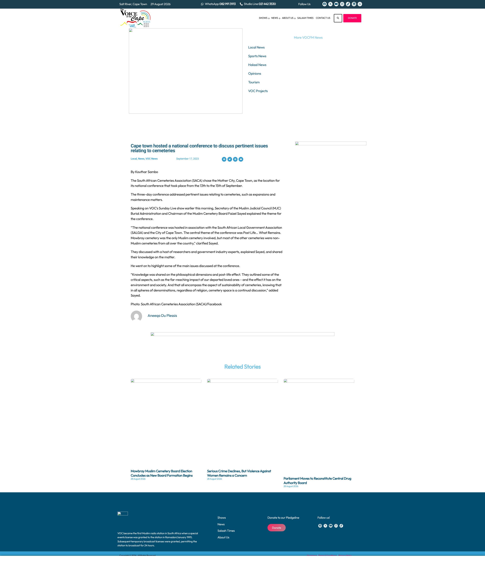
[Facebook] (324, 4)
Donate (352, 18)
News (141, 158)
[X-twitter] (330, 4)
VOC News (152, 158)
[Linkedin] (354, 4)
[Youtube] (336, 4)
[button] (224, 159)
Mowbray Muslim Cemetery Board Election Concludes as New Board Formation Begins (162, 473)
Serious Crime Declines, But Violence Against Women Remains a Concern (239, 473)
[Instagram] (342, 4)
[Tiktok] (348, 4)
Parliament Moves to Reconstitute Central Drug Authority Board (317, 480)
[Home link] (135, 18)
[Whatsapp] (360, 4)
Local (134, 158)
